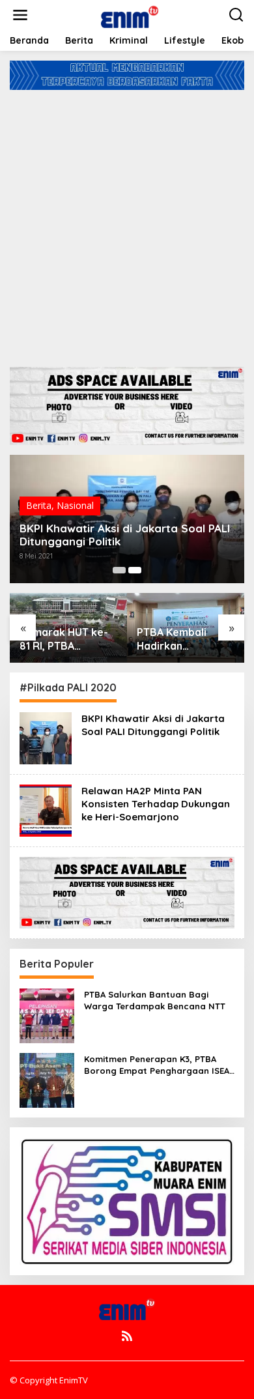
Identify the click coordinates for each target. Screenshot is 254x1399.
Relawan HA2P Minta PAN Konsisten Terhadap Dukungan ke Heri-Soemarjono (155, 804)
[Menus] (20, 15)
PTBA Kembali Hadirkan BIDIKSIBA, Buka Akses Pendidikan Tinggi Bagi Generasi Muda (180, 639)
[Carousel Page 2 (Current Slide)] (134, 570)
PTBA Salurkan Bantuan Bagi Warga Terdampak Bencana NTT (154, 1000)
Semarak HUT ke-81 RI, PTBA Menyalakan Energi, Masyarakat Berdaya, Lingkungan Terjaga (64, 639)
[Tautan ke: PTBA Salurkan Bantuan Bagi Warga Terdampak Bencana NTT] (47, 1014)
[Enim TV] (129, 14)
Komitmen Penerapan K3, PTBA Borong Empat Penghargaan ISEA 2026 (156, 1065)
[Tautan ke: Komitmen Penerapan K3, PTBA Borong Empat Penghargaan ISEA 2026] (47, 1079)
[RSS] (127, 1335)
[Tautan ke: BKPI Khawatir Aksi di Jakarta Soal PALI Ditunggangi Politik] (46, 736)
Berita (38, 505)
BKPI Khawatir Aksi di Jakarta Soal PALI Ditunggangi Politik (125, 535)
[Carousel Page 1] (119, 570)
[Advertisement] (127, 223)
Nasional (75, 505)
